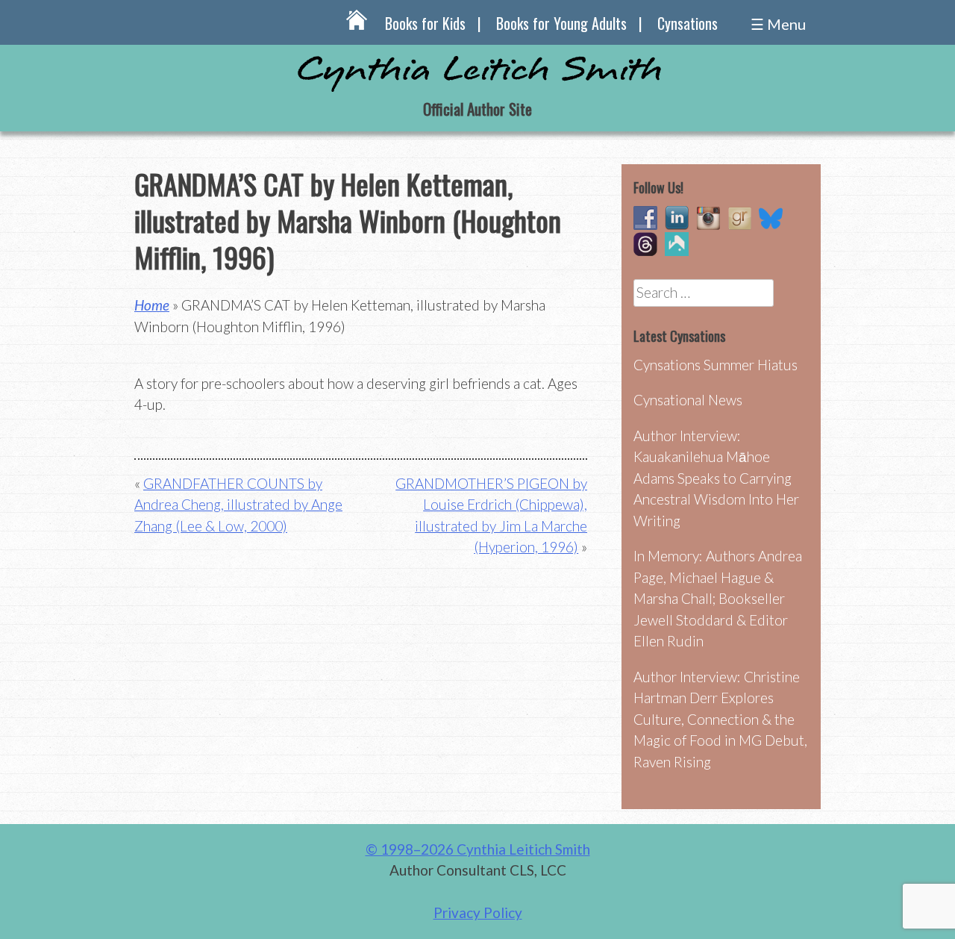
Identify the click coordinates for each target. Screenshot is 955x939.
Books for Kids (425, 23)
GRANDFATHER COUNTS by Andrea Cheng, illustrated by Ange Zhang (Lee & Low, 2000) (238, 504)
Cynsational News (687, 399)
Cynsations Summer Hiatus (715, 364)
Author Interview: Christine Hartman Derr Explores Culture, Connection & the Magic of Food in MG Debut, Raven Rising (720, 719)
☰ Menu (778, 24)
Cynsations (687, 23)
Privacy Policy (477, 912)
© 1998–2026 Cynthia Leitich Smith (478, 849)
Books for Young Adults (561, 23)
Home (151, 304)
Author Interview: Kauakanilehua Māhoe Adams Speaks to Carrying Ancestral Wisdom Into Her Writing (716, 478)
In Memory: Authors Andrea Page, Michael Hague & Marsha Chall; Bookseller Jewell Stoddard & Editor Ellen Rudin (717, 598)
